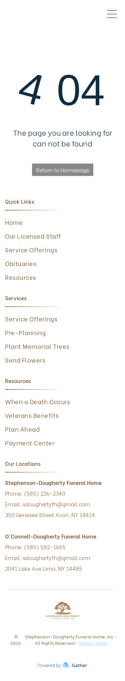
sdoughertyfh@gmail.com (56, 557)
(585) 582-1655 (45, 547)
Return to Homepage (62, 170)
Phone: (14, 547)
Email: (13, 557)
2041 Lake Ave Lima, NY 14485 (43, 568)
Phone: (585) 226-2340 (35, 493)
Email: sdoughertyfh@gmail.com (47, 504)
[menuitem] (60, 222)
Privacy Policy (93, 642)
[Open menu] (112, 14)
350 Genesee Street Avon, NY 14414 (50, 514)
